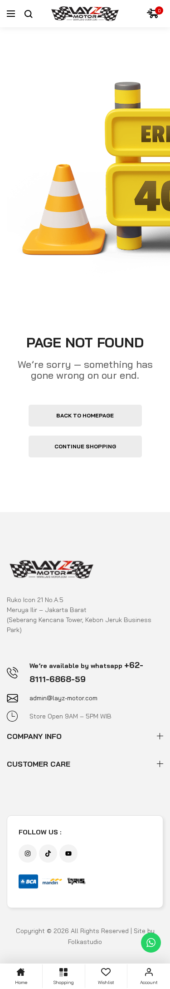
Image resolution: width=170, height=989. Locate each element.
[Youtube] (68, 853)
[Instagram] (28, 853)
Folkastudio (85, 942)
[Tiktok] (48, 853)
